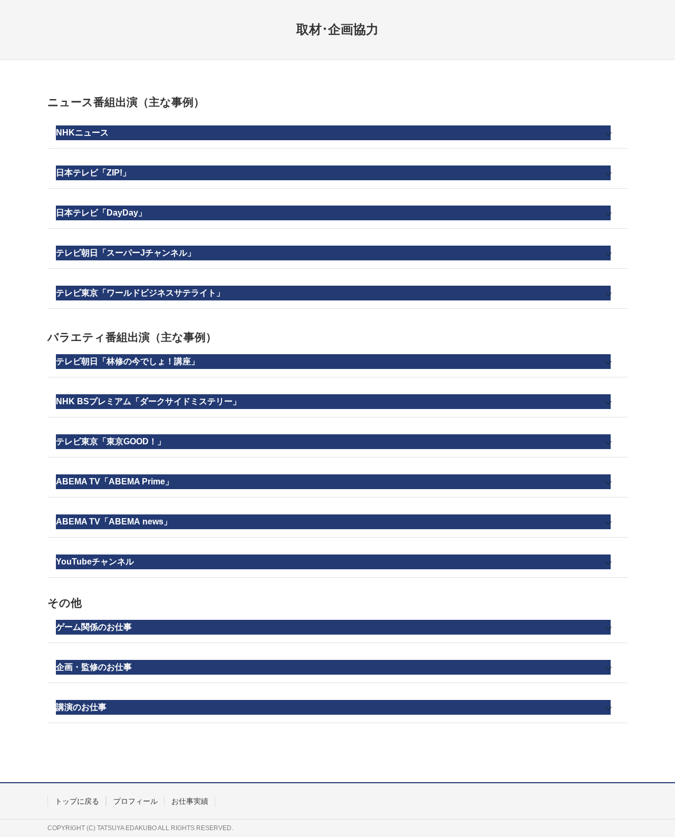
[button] (337, 133)
